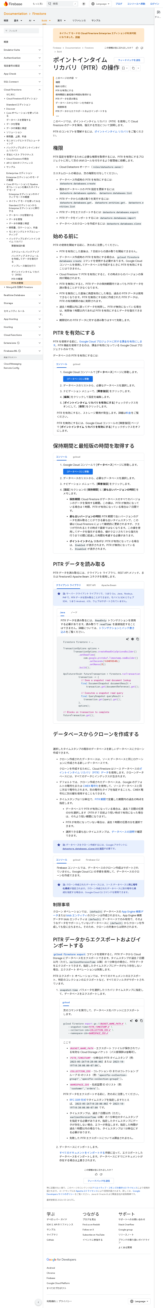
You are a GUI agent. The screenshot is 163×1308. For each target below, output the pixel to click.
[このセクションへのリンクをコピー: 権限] (66, 149)
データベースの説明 (123, 832)
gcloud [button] (76, 364)
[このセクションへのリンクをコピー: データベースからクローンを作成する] (56, 741)
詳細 (77, 37)
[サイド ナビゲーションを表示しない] (38, 1302)
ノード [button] (74, 612)
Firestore (39, 14)
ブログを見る (89, 1219)
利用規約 (51, 1301)
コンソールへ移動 (136, 3)
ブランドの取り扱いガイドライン (134, 1241)
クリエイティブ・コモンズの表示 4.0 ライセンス (114, 1187)
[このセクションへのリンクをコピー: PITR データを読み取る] (108, 565)
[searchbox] (21, 30)
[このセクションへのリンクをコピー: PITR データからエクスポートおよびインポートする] (87, 946)
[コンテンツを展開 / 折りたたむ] (76, 78)
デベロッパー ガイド (57, 1219)
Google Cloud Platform (58, 1283)
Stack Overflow (126, 1224)
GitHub (50, 1239)
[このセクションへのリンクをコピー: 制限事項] (73, 905)
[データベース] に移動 (78, 378)
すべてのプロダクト (56, 1288)
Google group (125, 1229)
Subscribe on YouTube (93, 1234)
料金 (128, 413)
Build (44, 20)
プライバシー (65, 1301)
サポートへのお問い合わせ (131, 1219)
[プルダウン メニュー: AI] (35, 20)
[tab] (61, 364)
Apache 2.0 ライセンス (87, 1191)
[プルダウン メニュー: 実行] (66, 20)
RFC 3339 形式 (78, 1100)
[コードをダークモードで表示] (132, 639)
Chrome (51, 1273)
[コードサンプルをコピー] (137, 639)
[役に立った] (137, 48)
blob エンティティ (76, 915)
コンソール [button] (61, 364)
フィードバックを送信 (129, 60)
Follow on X (88, 1229)
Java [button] (62, 612)
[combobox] (62, 4)
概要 (6, 20)
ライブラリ (52, 1234)
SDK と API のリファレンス (60, 1224)
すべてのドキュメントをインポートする (82, 1152)
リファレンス (79, 20)
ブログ (119, 3)
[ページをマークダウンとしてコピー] (133, 68)
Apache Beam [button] (108, 585)
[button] (19, 50)
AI (30, 20)
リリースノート (126, 1234)
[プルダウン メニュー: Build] (51, 20)
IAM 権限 (83, 848)
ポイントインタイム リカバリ (111, 131)
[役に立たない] (141, 48)
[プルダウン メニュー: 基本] (22, 20)
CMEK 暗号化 (90, 786)
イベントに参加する (93, 1239)
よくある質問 (125, 1247)
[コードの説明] (127, 639)
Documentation (15, 14)
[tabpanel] (98, 401)
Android (51, 1267)
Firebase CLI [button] (92, 859)
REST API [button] (91, 585)
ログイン (154, 3)
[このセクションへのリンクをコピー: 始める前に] (81, 237)
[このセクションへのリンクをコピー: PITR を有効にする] (98, 333)
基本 (16, 20)
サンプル (96, 20)
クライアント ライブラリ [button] (68, 585)
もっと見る (38, 3)
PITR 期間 (100, 799)
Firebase (57, 48)
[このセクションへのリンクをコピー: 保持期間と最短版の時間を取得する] (138, 446)
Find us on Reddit (91, 1224)
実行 (59, 20)
